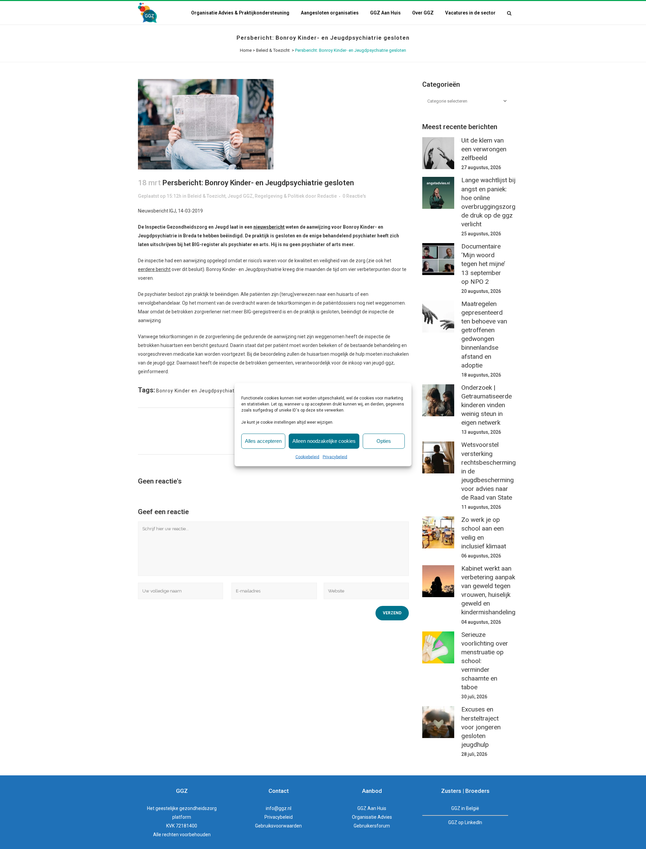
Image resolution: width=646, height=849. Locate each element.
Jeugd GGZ (240, 196)
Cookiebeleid (307, 456)
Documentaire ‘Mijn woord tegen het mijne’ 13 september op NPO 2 (483, 263)
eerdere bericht (154, 269)
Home (246, 50)
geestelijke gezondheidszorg (186, 808)
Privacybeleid (335, 456)
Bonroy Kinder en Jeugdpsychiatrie (198, 390)
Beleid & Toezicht (273, 50)
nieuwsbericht (269, 227)
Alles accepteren (263, 441)
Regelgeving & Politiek (279, 196)
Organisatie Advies (372, 817)
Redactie (327, 196)
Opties (383, 441)
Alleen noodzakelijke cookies (324, 441)
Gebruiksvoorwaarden (278, 825)
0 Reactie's (354, 196)
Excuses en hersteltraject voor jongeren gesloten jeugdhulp (481, 726)
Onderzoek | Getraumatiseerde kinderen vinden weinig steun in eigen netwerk (486, 405)
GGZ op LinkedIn (465, 822)
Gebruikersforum (372, 825)
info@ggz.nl (278, 808)
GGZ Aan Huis (371, 808)
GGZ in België (465, 808)
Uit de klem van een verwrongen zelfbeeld (483, 149)
